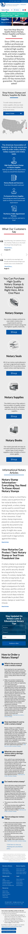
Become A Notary (6, 894)
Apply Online (5, 868)
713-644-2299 (15, 1)
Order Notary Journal (21, 873)
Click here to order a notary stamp (15, 745)
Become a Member (7, 883)
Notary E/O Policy (6, 872)
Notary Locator (6, 892)
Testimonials (5, 897)
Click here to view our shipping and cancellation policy (15, 846)
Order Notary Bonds (7, 873)
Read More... (9, 248)
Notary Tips (5, 895)
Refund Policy (19, 885)
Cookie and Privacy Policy (16, 926)
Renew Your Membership (8, 885)
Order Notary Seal (20, 870)
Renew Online (6, 870)
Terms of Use (4, 926)
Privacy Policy (19, 882)
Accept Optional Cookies (8, 928)
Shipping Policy (19, 883)
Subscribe (14, 643)
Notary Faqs (5, 890)
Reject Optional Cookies (8, 931)
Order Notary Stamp (20, 868)
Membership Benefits (7, 882)
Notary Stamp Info (20, 879)
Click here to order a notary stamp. (14, 715)
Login (4, 879)
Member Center (6, 880)
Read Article (5, 542)
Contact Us (24, 1)
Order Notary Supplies (21, 872)
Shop (14, 332)
